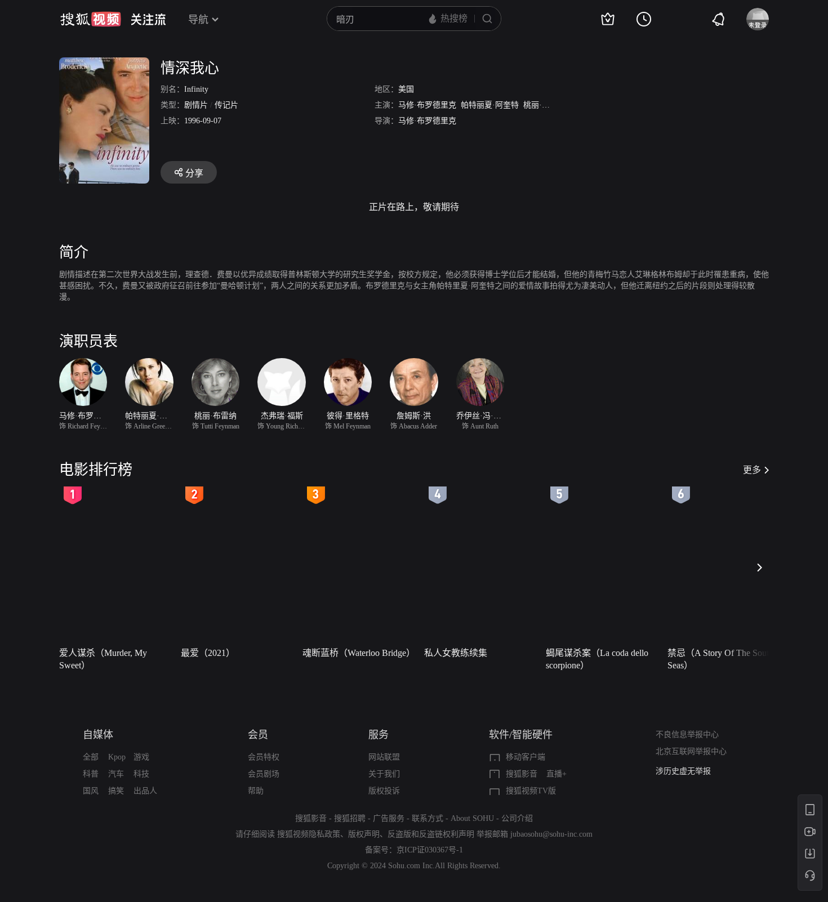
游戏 (141, 757)
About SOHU (472, 818)
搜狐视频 (90, 19)
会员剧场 (263, 774)
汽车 (116, 774)
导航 (198, 20)
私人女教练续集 (455, 653)
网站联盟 (384, 757)
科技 (141, 774)
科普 (91, 774)
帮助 (256, 791)
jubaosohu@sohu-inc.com (551, 834)
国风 (91, 791)
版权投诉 (384, 791)
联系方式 (427, 818)
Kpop (117, 757)
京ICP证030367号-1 (430, 850)
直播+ (556, 774)
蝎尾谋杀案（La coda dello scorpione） (597, 659)
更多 (752, 470)
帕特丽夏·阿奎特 (490, 105)
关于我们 (384, 774)
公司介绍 (517, 818)
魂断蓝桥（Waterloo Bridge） (358, 653)
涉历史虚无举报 (683, 771)
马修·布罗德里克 (427, 105)
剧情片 (196, 105)
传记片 (226, 105)
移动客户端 (525, 757)
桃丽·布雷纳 (544, 105)
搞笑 (116, 791)
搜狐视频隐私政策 (308, 834)
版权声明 (364, 834)
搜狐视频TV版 (531, 791)
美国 (406, 89)
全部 (91, 757)
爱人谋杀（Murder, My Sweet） (103, 659)
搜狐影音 (521, 774)
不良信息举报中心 (687, 734)
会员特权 (263, 757)
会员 (258, 734)
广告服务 (388, 818)
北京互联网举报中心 (691, 751)
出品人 (145, 791)
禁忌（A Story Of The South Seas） (720, 659)
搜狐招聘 (350, 818)
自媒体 (98, 734)
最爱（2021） (208, 653)
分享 (194, 173)
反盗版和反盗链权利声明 (431, 834)
